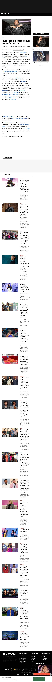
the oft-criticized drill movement (19, 118)
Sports (21, 328)
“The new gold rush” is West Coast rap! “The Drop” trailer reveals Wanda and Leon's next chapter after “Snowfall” (24, 435)
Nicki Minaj (13, 99)
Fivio (8, 65)
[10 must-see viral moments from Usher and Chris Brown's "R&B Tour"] (10, 635)
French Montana (11, 97)
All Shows (21, 655)
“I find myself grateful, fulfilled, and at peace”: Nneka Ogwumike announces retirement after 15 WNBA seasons (24, 337)
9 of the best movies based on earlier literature (24, 593)
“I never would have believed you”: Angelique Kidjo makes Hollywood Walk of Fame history (25, 360)
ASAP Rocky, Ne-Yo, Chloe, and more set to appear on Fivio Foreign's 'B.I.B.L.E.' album (40, 49)
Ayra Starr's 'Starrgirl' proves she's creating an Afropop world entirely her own (25, 548)
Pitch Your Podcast (23, 659)
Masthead (33, 656)
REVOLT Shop (44, 659)
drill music (27, 128)
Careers (32, 661)
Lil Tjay (16, 97)
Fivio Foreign (23, 52)
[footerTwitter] (31, 675)
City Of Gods (22, 90)
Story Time (5, 90)
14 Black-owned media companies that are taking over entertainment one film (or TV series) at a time (25, 383)
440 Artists (22, 662)
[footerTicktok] (21, 675)
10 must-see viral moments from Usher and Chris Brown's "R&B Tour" (24, 636)
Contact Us (44, 656)
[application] (42, 670)
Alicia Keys (16, 92)
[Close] (50, 679)
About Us (32, 655)
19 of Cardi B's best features (24, 530)
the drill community (9, 122)
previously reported (8, 116)
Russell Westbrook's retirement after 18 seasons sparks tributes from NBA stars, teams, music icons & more (25, 614)
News (21, 203)
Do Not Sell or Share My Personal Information (38, 677)
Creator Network (23, 661)
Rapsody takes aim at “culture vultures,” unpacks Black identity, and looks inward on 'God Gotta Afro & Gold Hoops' (25, 185)
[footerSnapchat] (24, 675)
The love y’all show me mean (10, 71)
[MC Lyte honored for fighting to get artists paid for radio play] (10, 287)
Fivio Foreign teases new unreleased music (40, 62)
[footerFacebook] (27, 675)
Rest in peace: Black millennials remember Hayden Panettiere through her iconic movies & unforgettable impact (24, 509)
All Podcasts (22, 656)
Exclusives (22, 255)
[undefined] (41, 41)
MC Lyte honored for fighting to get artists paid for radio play (24, 288)
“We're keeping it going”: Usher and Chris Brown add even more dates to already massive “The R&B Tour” (25, 485)
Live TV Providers (23, 658)
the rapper (23, 81)
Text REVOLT (44, 658)
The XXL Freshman (13, 94)
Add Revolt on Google (19, 49)
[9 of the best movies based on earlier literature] (10, 593)
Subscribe (43, 655)
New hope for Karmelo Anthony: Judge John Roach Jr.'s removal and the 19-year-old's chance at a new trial (24, 238)
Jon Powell (5, 49)
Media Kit (32, 659)
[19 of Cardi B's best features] (10, 532)
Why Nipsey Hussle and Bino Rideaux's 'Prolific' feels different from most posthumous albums (24, 571)
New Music (22, 178)
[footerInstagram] (18, 675)
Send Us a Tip (33, 658)
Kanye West (5, 94)
